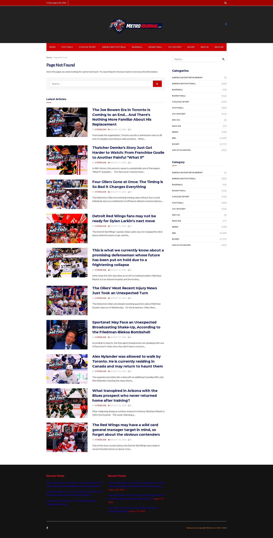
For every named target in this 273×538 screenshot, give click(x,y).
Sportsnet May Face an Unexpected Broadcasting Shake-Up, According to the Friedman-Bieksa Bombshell (126, 327)
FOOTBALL (67, 47)
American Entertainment (187, 77)
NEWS (52, 47)
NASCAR (219, 47)
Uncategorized (181, 150)
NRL (174, 138)
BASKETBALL (155, 47)
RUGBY (191, 47)
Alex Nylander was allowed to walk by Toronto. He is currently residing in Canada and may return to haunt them (127, 361)
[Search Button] (157, 84)
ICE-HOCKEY (175, 47)
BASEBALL (137, 47)
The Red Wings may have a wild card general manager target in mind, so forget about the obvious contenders (126, 430)
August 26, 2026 (118, 371)
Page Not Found (60, 57)
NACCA (205, 47)
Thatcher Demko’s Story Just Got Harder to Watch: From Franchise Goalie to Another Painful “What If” (128, 153)
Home (49, 57)
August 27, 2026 (118, 162)
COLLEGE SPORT (87, 47)
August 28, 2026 (118, 129)
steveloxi (100, 129)
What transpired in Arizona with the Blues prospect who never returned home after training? (125, 396)
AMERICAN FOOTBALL (114, 47)
